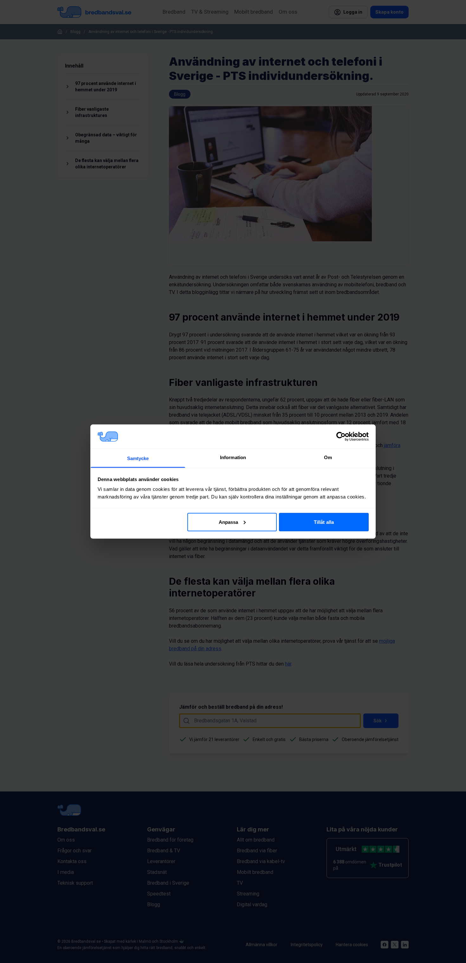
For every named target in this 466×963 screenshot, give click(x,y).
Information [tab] (233, 457)
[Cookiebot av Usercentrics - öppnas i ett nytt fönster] (341, 436)
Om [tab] (328, 457)
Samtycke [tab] (138, 458)
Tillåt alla (324, 521)
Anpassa (228, 521)
